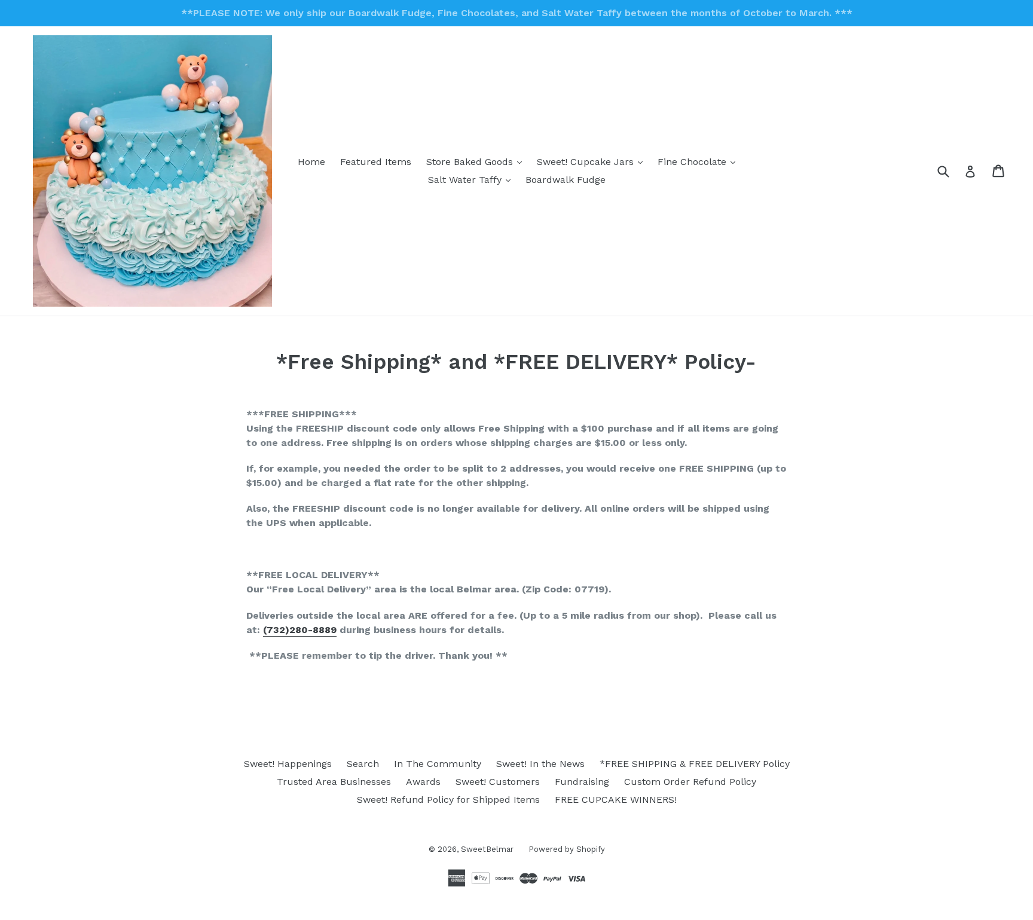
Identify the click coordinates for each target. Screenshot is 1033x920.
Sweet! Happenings (288, 763)
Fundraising (582, 781)
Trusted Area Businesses (334, 781)
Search (363, 763)
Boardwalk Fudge (565, 179)
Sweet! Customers (498, 781)
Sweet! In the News (540, 763)
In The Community (437, 763)
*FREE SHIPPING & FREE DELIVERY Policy (695, 763)
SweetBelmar (487, 849)
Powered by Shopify (566, 849)
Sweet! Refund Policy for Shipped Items (448, 799)
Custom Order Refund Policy (690, 781)
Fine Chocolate (699, 161)
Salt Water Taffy (472, 179)
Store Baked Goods (477, 161)
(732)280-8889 (300, 629)
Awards (423, 781)
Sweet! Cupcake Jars (593, 161)
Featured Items (375, 161)
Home (311, 161)
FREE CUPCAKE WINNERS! (616, 799)
